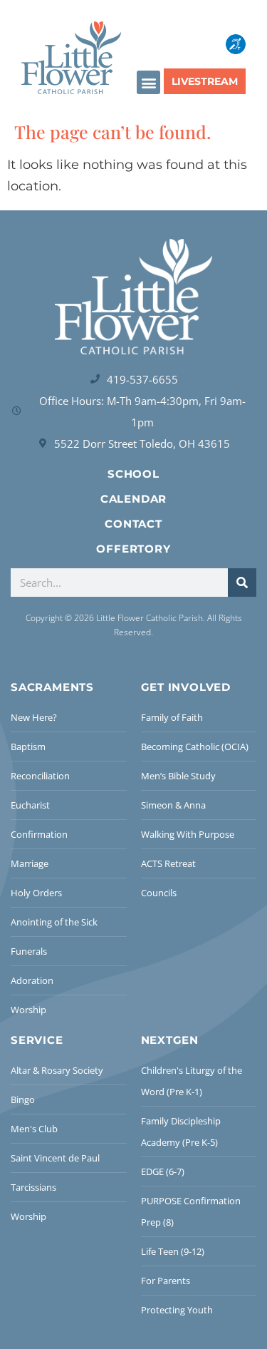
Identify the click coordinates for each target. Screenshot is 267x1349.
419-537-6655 (142, 379)
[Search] (242, 582)
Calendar (133, 499)
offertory (133, 548)
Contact (133, 523)
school (133, 474)
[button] (148, 82)
